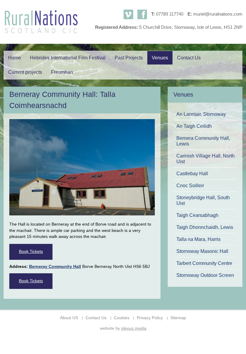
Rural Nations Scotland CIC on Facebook (142, 14)
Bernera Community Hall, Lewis (203, 140)
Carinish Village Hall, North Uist (205, 158)
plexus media (133, 328)
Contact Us (189, 57)
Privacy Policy (150, 318)
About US (69, 318)
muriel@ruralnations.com (217, 13)
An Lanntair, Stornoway (201, 114)
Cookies (121, 318)
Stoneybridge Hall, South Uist (203, 200)
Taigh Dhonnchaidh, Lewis (204, 227)
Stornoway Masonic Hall (202, 251)
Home (14, 57)
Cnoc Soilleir (190, 185)
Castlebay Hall (192, 173)
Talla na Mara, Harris (198, 239)
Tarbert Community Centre (204, 263)
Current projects (25, 72)
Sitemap (178, 318)
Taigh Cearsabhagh (197, 215)
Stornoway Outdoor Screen (205, 275)
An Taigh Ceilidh (194, 126)
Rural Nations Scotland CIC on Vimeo (128, 14)
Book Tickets (31, 251)
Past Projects (129, 57)
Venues (160, 57)
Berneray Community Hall (55, 266)
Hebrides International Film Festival (68, 57)
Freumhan (62, 72)
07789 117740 (169, 13)
